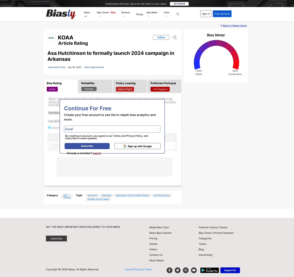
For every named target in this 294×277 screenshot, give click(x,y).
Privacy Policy (134, 135)
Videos (153, 249)
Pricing (139, 14)
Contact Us (155, 254)
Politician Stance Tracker (213, 227)
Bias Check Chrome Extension (216, 232)
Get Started (179, 3)
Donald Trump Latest (98, 199)
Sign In (206, 13)
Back (235, 25)
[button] (178, 14)
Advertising (205, 254)
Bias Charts (106, 12)
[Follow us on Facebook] (169, 270)
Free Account (222, 13)
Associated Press (56, 67)
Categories (205, 238)
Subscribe (87, 145)
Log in (97, 153)
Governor (92, 195)
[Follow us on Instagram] (186, 270)
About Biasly (156, 260)
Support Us (230, 270)
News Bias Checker (160, 232)
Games (153, 243)
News (87, 12)
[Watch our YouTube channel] (194, 270)
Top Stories (66, 196)
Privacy (138, 269)
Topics (202, 243)
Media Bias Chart (159, 227)
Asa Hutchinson (161, 195)
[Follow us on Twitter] (178, 270)
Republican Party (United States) (132, 195)
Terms (117, 135)
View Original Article (94, 67)
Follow (161, 37)
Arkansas (106, 195)
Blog (201, 249)
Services (125, 12)
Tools (166, 12)
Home (128, 269)
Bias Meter (152, 12)
